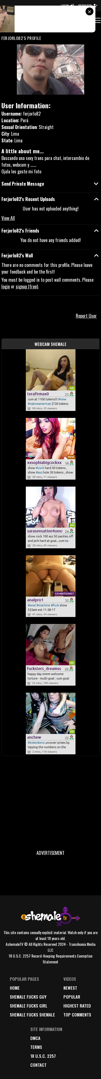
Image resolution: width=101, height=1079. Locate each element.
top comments (77, 1014)
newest (70, 988)
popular (71, 997)
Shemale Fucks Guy (28, 997)
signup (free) (27, 286)
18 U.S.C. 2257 (43, 1056)
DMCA (35, 1038)
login (5, 286)
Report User (86, 315)
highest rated (77, 1006)
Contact (38, 1065)
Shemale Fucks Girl (28, 1006)
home (15, 988)
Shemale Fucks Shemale (32, 1014)
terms (36, 1047)
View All (8, 218)
